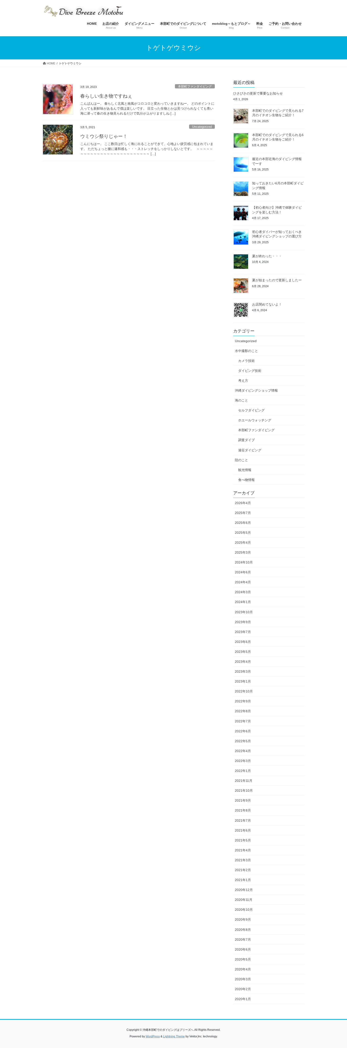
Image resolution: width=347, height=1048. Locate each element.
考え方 (243, 380)
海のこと (241, 400)
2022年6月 (243, 731)
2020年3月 (243, 979)
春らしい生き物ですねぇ (106, 96)
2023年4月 (243, 661)
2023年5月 (243, 652)
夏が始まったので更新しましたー (277, 280)
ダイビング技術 (249, 371)
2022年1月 (243, 771)
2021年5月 (243, 840)
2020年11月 (243, 900)
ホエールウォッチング (254, 420)
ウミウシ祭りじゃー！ (103, 136)
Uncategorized (202, 126)
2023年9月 (243, 622)
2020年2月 (243, 989)
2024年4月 (243, 582)
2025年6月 (243, 523)
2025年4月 (243, 542)
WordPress (153, 1036)
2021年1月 (243, 880)
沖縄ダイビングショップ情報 (256, 390)
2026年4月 (243, 503)
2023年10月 (244, 612)
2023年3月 (243, 671)
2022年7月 (243, 721)
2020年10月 (244, 909)
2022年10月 (244, 691)
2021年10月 (244, 790)
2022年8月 (243, 711)
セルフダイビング (251, 410)
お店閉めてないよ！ (267, 304)
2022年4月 (243, 751)
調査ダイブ (246, 440)
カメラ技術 (246, 361)
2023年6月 (243, 642)
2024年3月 (243, 592)
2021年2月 (243, 870)
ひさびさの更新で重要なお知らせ (258, 93)
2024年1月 (243, 602)
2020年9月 (243, 919)
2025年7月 (243, 513)
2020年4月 (243, 969)
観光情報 (244, 470)
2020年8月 (243, 930)
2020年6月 (243, 949)
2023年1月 (243, 681)
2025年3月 (243, 552)
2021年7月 (243, 820)
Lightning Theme (174, 1036)
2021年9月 (243, 800)
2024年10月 (244, 562)
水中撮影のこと (246, 351)
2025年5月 (243, 532)
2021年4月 (243, 850)
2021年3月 (243, 860)
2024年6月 (243, 572)
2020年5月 (243, 959)
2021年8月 (243, 810)
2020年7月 (243, 939)
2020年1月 (243, 999)
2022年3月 (243, 761)
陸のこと (241, 460)
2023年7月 (243, 632)
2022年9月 (243, 701)
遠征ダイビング (249, 450)
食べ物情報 (246, 480)
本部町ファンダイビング (195, 86)
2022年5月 (243, 741)
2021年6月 (243, 830)
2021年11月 (243, 781)
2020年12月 (244, 890)
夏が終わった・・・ (267, 256)
